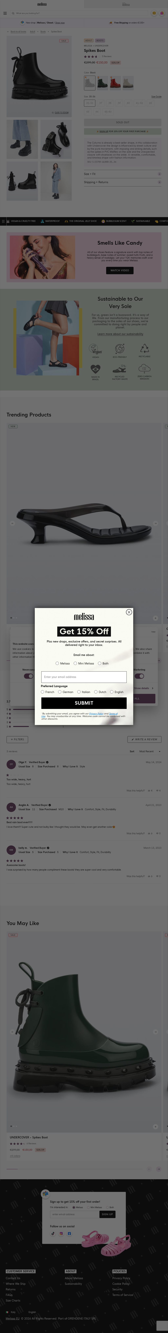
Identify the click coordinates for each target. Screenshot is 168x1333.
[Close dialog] (129, 612)
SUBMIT (84, 703)
